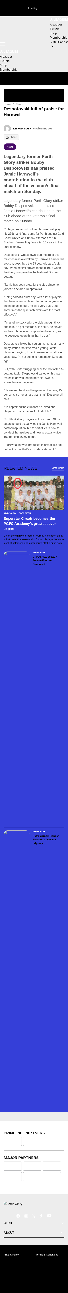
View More (58, 468)
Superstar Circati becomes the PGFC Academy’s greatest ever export (30, 524)
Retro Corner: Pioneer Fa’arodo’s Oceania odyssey (46, 839)
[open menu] (2, 44)
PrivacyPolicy (11, 1254)
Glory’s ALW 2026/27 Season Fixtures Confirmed (45, 560)
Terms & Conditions (47, 1254)
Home (7, 104)
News (19, 104)
